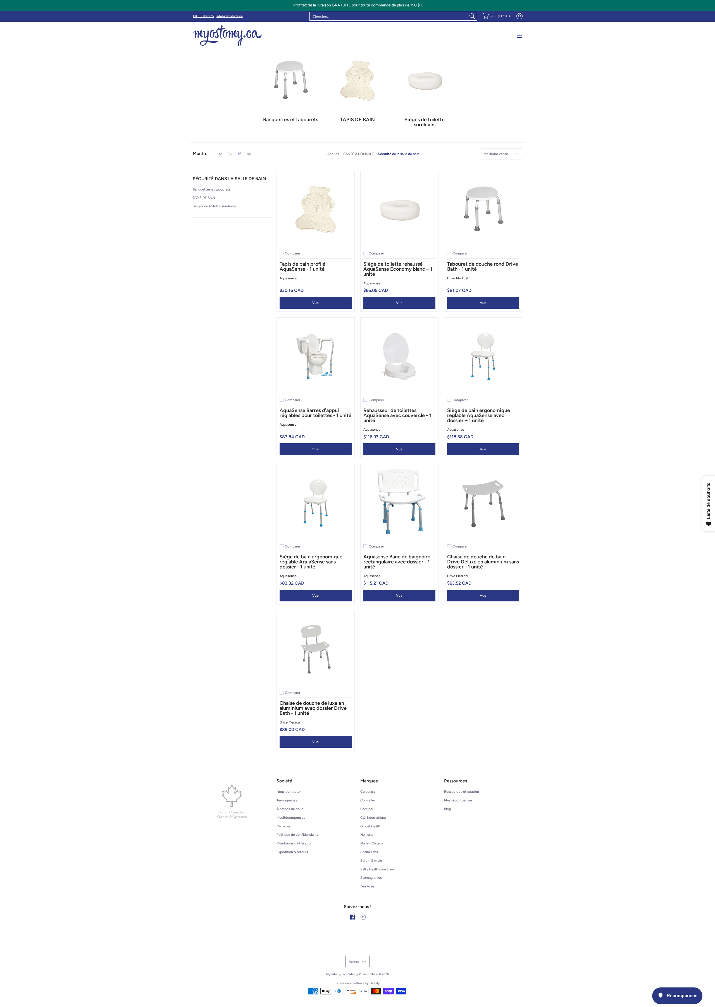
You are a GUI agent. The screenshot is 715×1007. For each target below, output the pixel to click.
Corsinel (366, 809)
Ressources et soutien (461, 791)
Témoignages (287, 800)
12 (220, 154)
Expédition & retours (292, 852)
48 (249, 154)
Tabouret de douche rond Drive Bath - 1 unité (482, 266)
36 (239, 154)
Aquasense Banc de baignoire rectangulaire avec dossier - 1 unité (396, 562)
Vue (315, 303)
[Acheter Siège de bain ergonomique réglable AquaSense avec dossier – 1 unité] (483, 356)
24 (230, 154)
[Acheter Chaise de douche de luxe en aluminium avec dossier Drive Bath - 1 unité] (316, 649)
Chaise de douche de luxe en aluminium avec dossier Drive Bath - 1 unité (313, 708)
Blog (447, 809)
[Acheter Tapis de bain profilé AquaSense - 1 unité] (316, 210)
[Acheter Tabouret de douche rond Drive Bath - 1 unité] (483, 210)
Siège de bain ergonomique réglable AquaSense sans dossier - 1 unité (311, 562)
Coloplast (367, 791)
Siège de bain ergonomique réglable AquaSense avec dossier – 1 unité (478, 415)
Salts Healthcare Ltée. (377, 869)
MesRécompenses (291, 817)
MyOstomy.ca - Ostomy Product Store (352, 974)
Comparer (292, 253)
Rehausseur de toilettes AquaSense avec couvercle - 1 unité (397, 415)
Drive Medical (457, 278)
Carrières (283, 826)
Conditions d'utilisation (295, 843)
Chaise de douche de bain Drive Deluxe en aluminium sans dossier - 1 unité (483, 562)
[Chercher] (472, 16)
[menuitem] (496, 16)
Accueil (333, 154)
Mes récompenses (458, 800)
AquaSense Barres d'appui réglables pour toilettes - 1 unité (315, 412)
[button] (229, 181)
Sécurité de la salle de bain (398, 154)
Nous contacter (289, 791)
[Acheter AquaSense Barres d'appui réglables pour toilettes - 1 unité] (316, 356)
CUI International (373, 817)
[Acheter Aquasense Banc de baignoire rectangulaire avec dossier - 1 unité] (399, 503)
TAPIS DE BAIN (204, 198)
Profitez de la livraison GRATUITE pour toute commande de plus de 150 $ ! (357, 5)
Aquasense (288, 278)
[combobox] (389, 16)
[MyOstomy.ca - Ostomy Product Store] (228, 36)
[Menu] (519, 36)
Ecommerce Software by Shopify (357, 983)
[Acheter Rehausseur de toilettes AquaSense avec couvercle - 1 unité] (399, 356)
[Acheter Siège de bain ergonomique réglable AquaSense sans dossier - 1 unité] (316, 503)
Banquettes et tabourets (212, 189)
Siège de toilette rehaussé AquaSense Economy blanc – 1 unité (397, 269)
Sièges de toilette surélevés (215, 206)
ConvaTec (368, 800)
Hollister (366, 834)
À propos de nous (290, 809)
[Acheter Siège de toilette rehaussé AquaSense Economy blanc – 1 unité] (399, 210)
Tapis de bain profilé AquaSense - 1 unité (302, 266)
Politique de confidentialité (298, 834)
